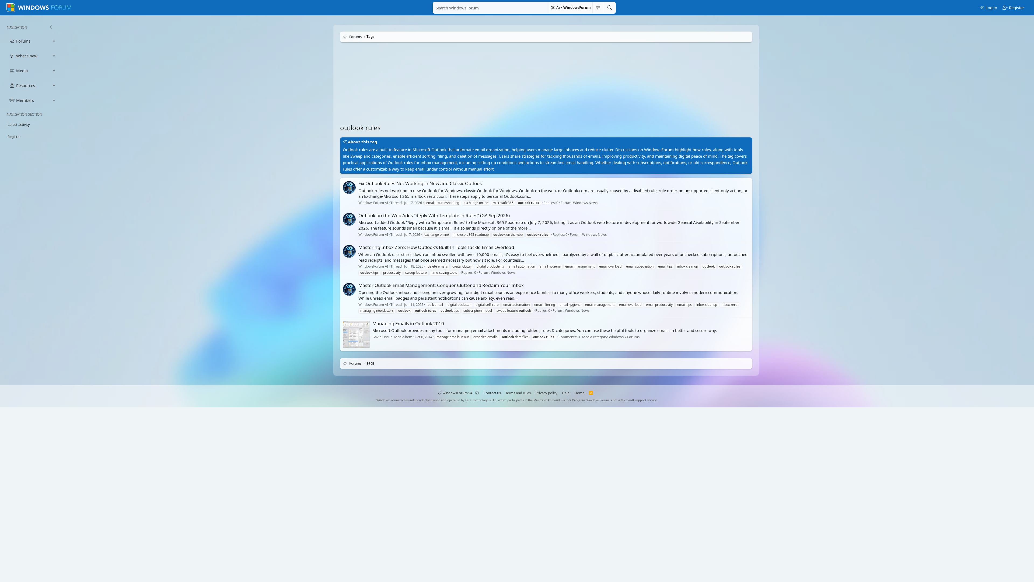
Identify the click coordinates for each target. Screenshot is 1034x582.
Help (566, 392)
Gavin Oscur (382, 336)
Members (25, 100)
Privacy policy (546, 392)
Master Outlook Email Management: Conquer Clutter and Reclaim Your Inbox (441, 285)
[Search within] (598, 7)
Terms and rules (518, 392)
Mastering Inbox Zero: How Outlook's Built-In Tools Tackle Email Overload (436, 247)
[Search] (610, 7)
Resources (25, 85)
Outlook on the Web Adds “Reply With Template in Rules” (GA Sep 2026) (434, 215)
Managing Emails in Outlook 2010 (408, 323)
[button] (54, 41)
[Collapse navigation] (50, 27)
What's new (26, 55)
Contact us (492, 392)
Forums (23, 41)
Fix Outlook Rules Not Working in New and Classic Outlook (420, 183)
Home (579, 392)
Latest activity (19, 124)
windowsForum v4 (457, 392)
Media (22, 70)
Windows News (585, 202)
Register (14, 136)
